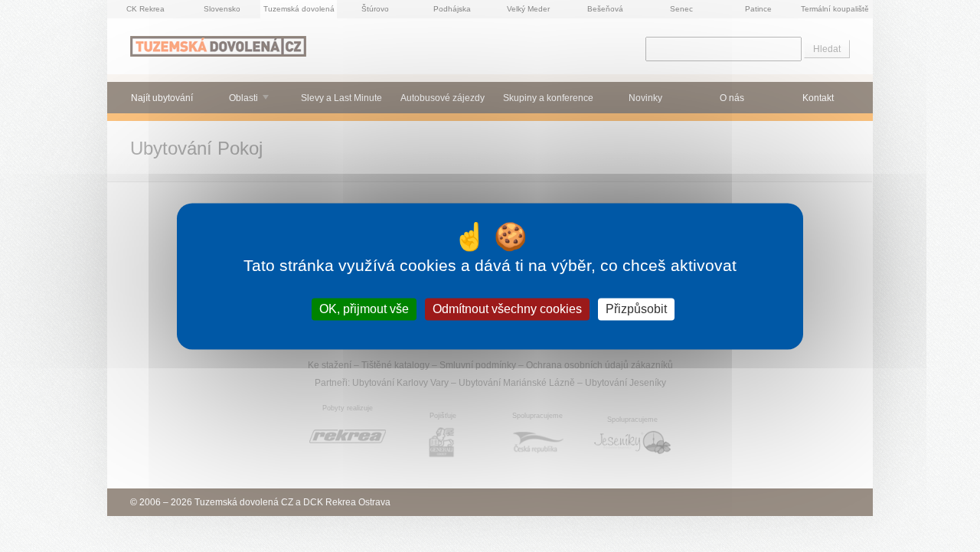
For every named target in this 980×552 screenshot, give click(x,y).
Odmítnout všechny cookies (507, 308)
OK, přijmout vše (364, 308)
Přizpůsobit (636, 308)
